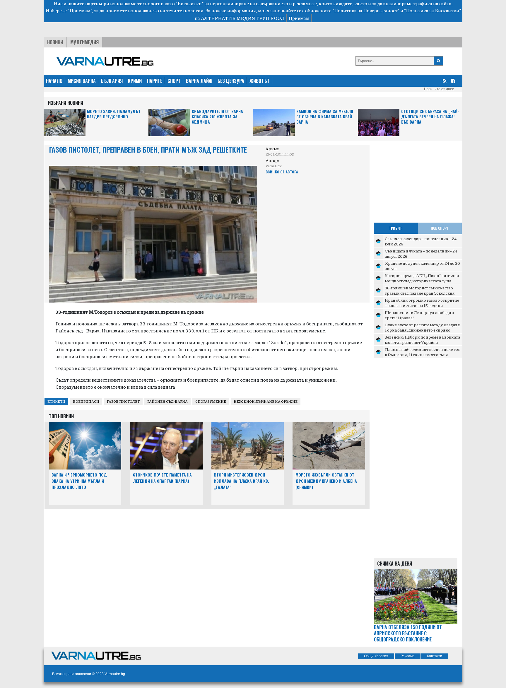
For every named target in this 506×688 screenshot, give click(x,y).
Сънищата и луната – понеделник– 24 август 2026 (421, 253)
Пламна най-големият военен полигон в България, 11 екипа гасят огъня (423, 351)
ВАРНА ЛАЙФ (199, 80)
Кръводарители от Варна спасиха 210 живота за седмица (217, 117)
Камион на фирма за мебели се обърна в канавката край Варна (324, 117)
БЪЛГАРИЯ (112, 80)
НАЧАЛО (54, 80)
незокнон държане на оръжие (266, 401)
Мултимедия (84, 42)
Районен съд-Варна (167, 401)
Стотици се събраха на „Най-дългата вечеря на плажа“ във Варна (430, 117)
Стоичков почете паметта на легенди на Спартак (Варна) (162, 478)
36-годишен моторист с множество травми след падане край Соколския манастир (420, 293)
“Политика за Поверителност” (365, 10)
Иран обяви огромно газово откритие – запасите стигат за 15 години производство (422, 305)
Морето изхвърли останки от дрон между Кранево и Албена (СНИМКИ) (326, 481)
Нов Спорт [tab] (440, 228)
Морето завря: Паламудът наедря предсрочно (114, 114)
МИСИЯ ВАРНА (82, 80)
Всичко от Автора (282, 171)
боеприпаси (86, 401)
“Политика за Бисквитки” (432, 10)
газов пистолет (123, 401)
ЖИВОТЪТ (259, 80)
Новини (55, 42)
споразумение (210, 401)
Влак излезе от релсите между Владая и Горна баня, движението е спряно (423, 327)
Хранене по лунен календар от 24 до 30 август (422, 265)
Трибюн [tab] (396, 228)
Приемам (299, 18)
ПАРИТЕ (154, 80)
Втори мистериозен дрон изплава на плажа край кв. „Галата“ (241, 481)
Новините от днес (439, 89)
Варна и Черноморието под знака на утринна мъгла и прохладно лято (79, 481)
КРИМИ (135, 80)
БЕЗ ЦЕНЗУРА (231, 80)
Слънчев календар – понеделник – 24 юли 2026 (421, 241)
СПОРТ (174, 80)
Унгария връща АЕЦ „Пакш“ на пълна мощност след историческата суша (422, 278)
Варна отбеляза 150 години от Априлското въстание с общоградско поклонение (408, 633)
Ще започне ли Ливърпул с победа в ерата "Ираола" (419, 314)
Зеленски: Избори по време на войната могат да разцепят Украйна (422, 339)
